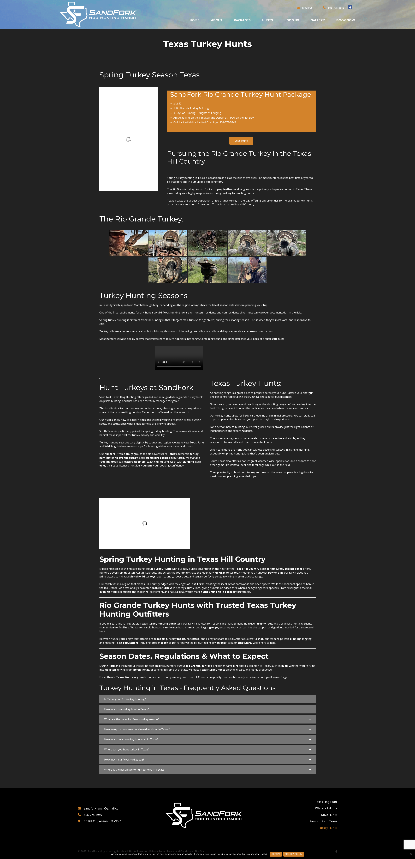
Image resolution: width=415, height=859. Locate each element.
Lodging (292, 20)
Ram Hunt (272, 50)
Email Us (307, 7)
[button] (207, 699)
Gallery (318, 20)
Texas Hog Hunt (326, 802)
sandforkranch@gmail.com (102, 808)
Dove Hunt (273, 42)
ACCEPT (276, 854)
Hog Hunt (272, 25)
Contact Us (331, 25)
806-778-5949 (336, 7)
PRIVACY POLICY (293, 854)
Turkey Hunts (327, 828)
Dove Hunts (329, 815)
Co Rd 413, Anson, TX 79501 (103, 821)
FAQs (217, 25)
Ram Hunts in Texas (323, 821)
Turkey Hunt (275, 59)
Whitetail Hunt (277, 34)
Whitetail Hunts (326, 808)
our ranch (229, 677)
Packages (242, 20)
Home (194, 20)
